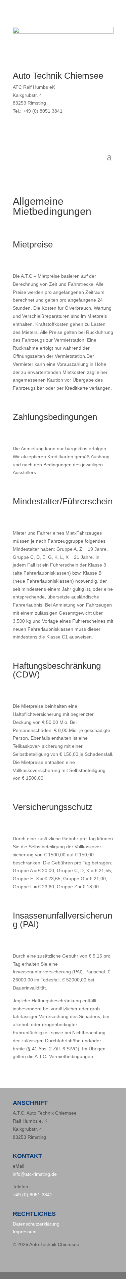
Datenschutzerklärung (36, 1224)
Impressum (25, 1231)
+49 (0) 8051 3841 (32, 1194)
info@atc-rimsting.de (35, 1174)
